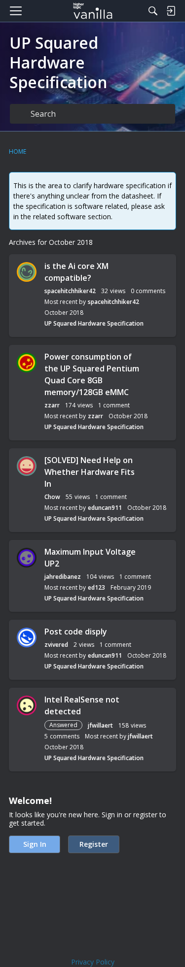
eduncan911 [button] (105, 507)
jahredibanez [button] (62, 576)
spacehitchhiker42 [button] (70, 291)
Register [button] (93, 844)
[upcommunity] (92, 11)
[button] (27, 272)
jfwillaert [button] (100, 725)
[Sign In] (171, 11)
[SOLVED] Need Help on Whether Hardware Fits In (89, 472)
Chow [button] (52, 497)
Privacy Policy (92, 962)
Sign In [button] (34, 844)
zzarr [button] (52, 405)
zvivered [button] (56, 644)
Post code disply (75, 631)
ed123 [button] (96, 587)
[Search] (153, 11)
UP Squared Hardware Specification (94, 323)
